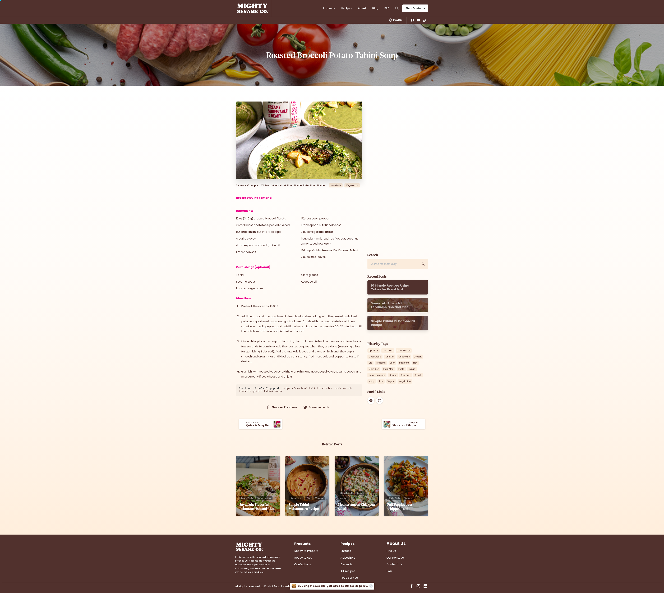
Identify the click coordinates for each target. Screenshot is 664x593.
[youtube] (418, 20)
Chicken (389, 356)
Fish (415, 362)
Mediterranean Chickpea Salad (356, 506)
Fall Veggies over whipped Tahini (400, 506)
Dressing (381, 362)
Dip (370, 362)
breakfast (388, 350)
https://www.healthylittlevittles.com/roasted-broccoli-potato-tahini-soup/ (296, 390)
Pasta (401, 368)
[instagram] (424, 20)
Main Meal (388, 368)
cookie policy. (359, 586)
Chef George (403, 350)
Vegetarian (405, 381)
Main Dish (374, 368)
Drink (392, 362)
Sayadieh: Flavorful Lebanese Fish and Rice (256, 506)
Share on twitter (320, 407)
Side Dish (405, 375)
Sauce (392, 375)
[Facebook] (412, 20)
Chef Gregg (375, 356)
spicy (372, 381)
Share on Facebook (284, 407)
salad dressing (377, 375)
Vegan (391, 381)
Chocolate (404, 356)
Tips (381, 381)
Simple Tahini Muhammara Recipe (304, 506)
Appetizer (373, 350)
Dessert (418, 356)
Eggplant (404, 362)
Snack (418, 375)
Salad (412, 368)
